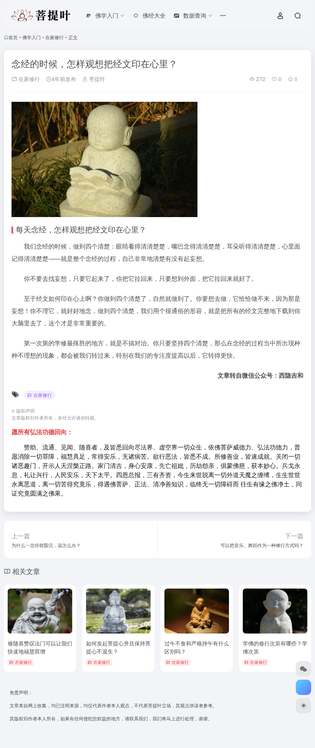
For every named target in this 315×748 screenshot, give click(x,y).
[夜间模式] (303, 705)
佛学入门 (31, 37)
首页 (13, 37)
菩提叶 (96, 79)
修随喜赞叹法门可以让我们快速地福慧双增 (40, 647)
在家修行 (54, 37)
